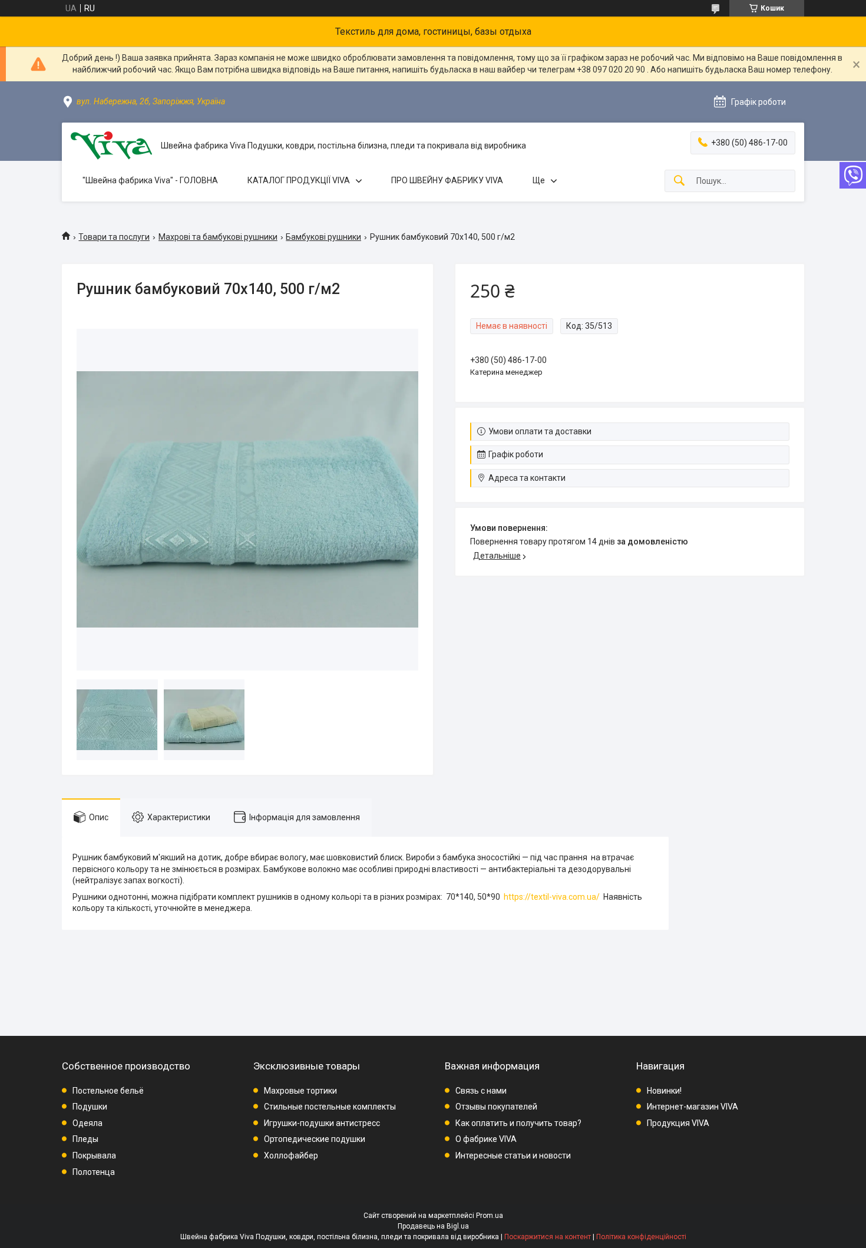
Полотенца (93, 1172)
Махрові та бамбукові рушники (217, 237)
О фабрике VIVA (486, 1139)
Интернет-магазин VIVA (692, 1106)
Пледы (85, 1139)
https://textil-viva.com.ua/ (552, 897)
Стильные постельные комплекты (330, 1106)
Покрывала (94, 1155)
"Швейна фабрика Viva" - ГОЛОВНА (150, 180)
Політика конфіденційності (641, 1237)
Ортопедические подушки (314, 1139)
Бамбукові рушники (323, 237)
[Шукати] (679, 181)
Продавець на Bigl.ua (433, 1226)
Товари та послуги (114, 237)
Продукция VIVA (678, 1123)
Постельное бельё (108, 1090)
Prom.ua (489, 1215)
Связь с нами (481, 1090)
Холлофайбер (291, 1155)
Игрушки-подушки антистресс (322, 1123)
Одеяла (87, 1123)
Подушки (89, 1106)
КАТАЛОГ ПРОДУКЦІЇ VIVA (298, 180)
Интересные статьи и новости (513, 1155)
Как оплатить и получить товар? (518, 1123)
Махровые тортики (300, 1090)
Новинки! (664, 1090)
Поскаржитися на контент (547, 1237)
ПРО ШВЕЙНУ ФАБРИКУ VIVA (447, 180)
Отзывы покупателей (496, 1106)
